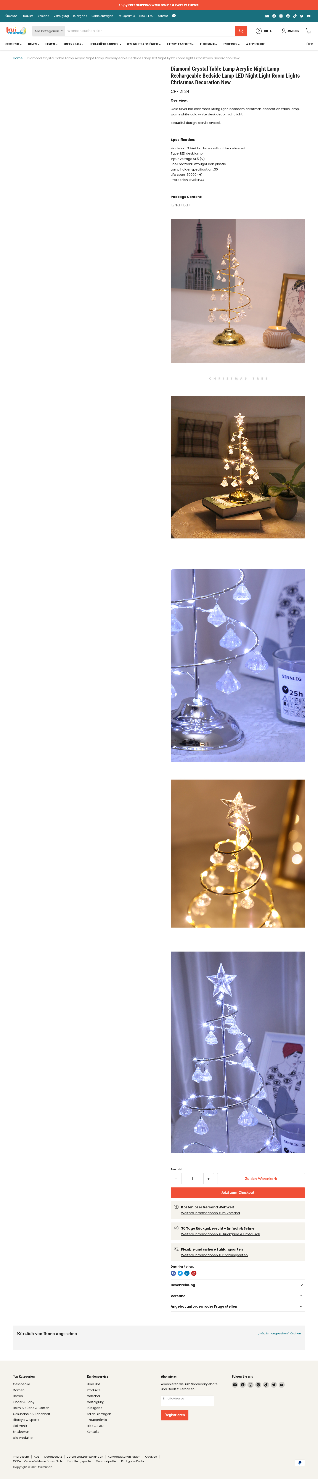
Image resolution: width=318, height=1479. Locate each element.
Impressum (21, 1457)
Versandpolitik (106, 1461)
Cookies (151, 1457)
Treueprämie (126, 16)
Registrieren (174, 1414)
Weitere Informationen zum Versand (210, 1213)
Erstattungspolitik (79, 1461)
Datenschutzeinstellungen (85, 1457)
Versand (43, 16)
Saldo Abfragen (102, 16)
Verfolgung (61, 16)
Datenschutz (53, 1457)
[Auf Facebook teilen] (173, 1273)
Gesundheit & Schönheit (143, 44)
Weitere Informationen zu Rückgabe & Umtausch (220, 1234)
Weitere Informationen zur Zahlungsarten (214, 1255)
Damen (32, 44)
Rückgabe (80, 16)
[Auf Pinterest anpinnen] (193, 1273)
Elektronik (207, 44)
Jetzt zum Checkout (238, 1192)
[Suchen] (241, 31)
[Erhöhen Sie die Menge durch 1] (209, 1178)
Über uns (11, 16)
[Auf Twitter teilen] (180, 1273)
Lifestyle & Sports (179, 44)
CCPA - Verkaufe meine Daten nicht (38, 1461)
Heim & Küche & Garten (104, 44)
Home (18, 58)
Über (310, 44)
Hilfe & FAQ (146, 16)
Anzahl (176, 1169)
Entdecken (230, 44)
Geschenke (12, 44)
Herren (50, 44)
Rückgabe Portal (133, 1461)
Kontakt (163, 16)
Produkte (28, 16)
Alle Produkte (255, 44)
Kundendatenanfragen (124, 1457)
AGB (37, 1457)
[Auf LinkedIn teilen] (187, 1273)
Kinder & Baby (73, 44)
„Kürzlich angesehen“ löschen (280, 1333)
